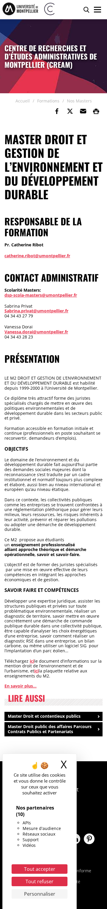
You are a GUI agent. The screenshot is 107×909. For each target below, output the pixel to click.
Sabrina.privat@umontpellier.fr (36, 311)
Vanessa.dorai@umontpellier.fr (36, 332)
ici (32, 661)
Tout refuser (40, 881)
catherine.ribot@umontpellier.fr (37, 255)
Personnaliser (39, 894)
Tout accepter (39, 869)
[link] (56, 111)
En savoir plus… (20, 686)
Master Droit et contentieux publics (44, 716)
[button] (82, 111)
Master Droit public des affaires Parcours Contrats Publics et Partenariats (50, 729)
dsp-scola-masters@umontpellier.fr (40, 295)
